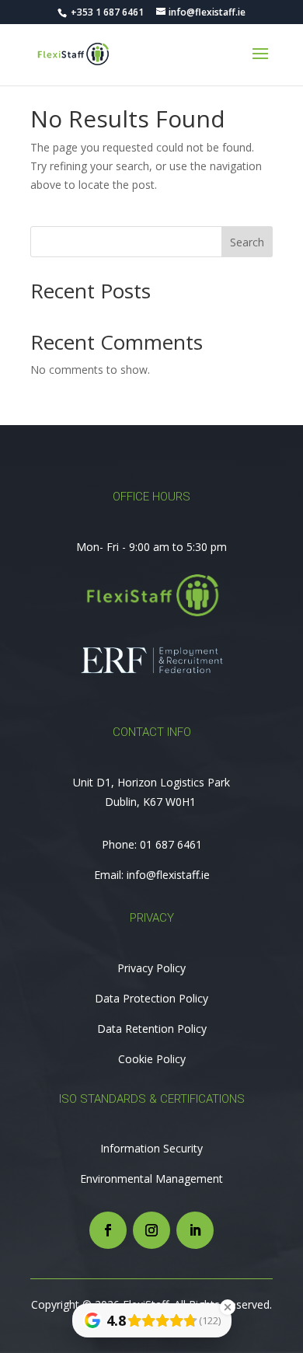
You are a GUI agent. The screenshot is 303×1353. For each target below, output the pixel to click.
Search (247, 242)
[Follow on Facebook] (108, 1230)
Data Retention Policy (152, 1028)
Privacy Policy (151, 968)
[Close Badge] (227, 1307)
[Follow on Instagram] (151, 1230)
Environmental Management (151, 1178)
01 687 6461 (171, 844)
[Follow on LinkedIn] (195, 1230)
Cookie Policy (152, 1058)
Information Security (151, 1148)
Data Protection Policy (151, 998)
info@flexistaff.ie (168, 874)
